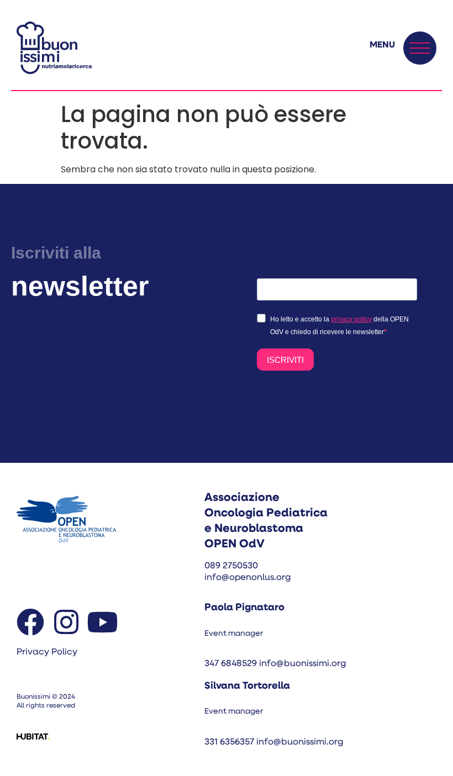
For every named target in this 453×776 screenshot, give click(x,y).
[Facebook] (30, 622)
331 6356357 (230, 742)
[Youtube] (102, 622)
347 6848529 (230, 663)
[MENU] (419, 48)
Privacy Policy (47, 652)
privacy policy (351, 319)
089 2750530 (231, 566)
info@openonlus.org (247, 577)
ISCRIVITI (285, 360)
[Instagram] (66, 622)
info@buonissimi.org (302, 663)
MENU (382, 45)
